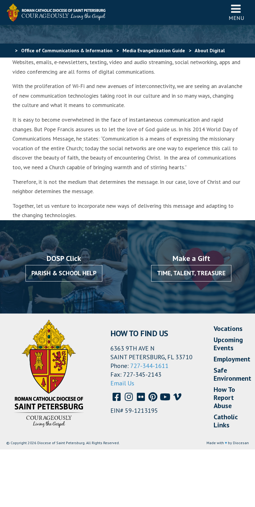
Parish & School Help (63, 273)
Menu (236, 17)
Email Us (122, 383)
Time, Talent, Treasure (191, 273)
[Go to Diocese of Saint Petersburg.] (8, 50)
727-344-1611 (149, 366)
